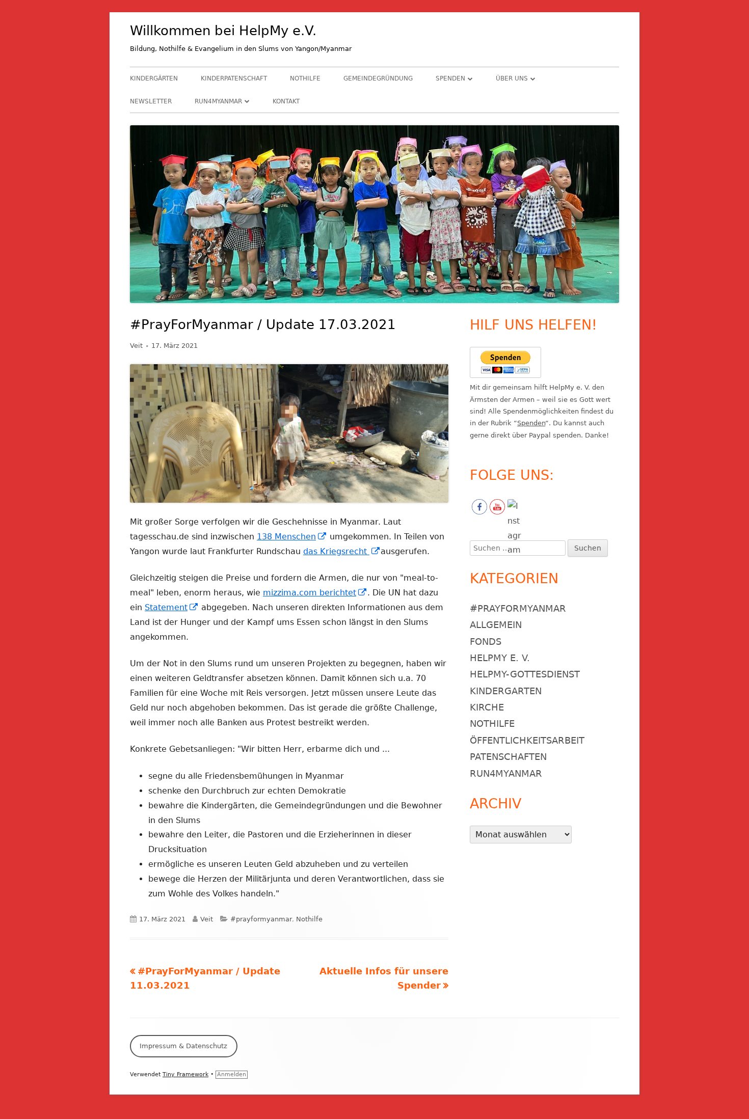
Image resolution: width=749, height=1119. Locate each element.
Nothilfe (305, 78)
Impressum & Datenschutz (183, 1046)
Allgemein (496, 624)
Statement (172, 607)
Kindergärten (154, 78)
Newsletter (151, 101)
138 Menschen (292, 536)
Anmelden (231, 1074)
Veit (136, 345)
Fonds (485, 641)
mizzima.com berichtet (315, 592)
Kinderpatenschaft (234, 78)
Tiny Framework (185, 1074)
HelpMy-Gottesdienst (525, 674)
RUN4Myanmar (218, 101)
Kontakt (286, 101)
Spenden (450, 78)
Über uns (512, 78)
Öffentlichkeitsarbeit (527, 740)
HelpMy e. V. (500, 657)
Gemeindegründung (378, 78)
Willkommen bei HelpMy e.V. (223, 30)
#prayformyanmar (261, 919)
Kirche (487, 707)
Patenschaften (508, 756)
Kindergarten (506, 691)
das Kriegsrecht (342, 551)
